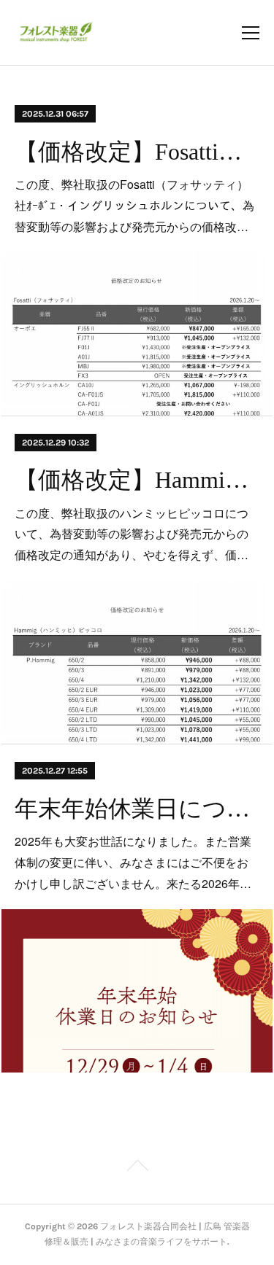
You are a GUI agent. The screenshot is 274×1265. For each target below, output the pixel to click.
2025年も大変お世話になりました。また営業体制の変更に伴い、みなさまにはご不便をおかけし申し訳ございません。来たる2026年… (133, 862)
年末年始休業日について (137, 808)
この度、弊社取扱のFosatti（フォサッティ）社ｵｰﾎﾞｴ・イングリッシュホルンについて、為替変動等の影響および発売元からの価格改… (134, 205)
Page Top (137, 1168)
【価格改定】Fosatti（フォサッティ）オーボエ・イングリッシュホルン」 (137, 152)
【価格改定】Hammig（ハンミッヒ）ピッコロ (137, 480)
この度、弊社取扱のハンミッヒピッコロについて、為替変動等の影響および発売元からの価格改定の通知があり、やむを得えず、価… (131, 534)
